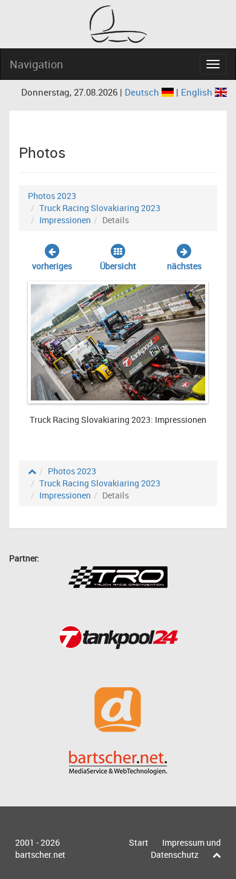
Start (138, 842)
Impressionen (65, 220)
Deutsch (143, 92)
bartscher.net (40, 854)
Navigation (36, 64)
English (198, 92)
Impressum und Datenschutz (186, 848)
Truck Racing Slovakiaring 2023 (99, 208)
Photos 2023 (52, 195)
